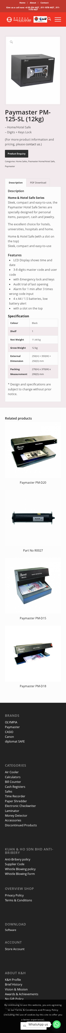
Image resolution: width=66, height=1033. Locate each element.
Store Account (15, 949)
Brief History (13, 984)
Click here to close (33, 1025)
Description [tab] (16, 182)
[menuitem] (22, 3)
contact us (33, 144)
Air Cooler (12, 772)
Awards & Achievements (21, 994)
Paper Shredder (16, 801)
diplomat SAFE (15, 741)
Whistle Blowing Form (20, 874)
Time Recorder (15, 796)
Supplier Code (14, 864)
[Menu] (56, 19)
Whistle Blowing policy (20, 869)
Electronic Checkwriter (20, 806)
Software (10, 930)
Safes (8, 791)
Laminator (12, 811)
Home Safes (21, 161)
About (33, 2)
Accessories (13, 820)
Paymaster (10, 166)
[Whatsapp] (57, 1024)
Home (22, 2)
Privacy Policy (14, 895)
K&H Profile (13, 980)
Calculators (13, 777)
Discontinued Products (21, 825)
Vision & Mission (16, 989)
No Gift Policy (14, 999)
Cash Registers (15, 787)
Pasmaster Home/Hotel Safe (41, 161)
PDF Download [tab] (38, 182)
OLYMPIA (11, 722)
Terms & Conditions (18, 900)
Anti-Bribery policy (17, 859)
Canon (9, 737)
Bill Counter (13, 782)
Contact (45, 2)
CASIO (9, 732)
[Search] (47, 19)
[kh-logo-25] (27, 19)
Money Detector (16, 816)
